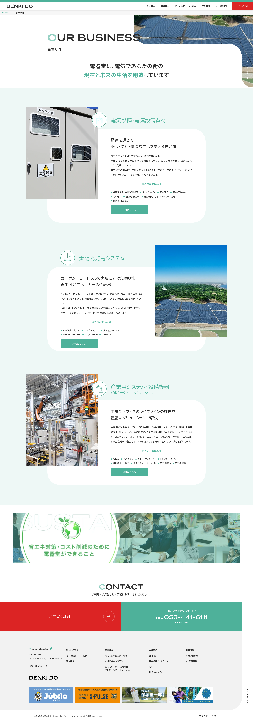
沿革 (151, 666)
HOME (5, 12)
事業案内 (165, 6)
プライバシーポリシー (209, 716)
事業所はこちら (36, 665)
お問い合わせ (243, 6)
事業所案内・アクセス (158, 661)
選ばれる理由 (72, 650)
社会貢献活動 (155, 672)
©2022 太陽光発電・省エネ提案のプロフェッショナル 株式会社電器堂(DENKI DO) (68, 716)
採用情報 (223, 6)
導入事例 (206, 6)
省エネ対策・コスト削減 (185, 6)
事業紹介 (109, 650)
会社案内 (151, 6)
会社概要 (153, 655)
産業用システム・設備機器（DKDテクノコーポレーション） (118, 668)
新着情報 (190, 650)
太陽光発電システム (114, 661)
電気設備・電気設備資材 (116, 655)
